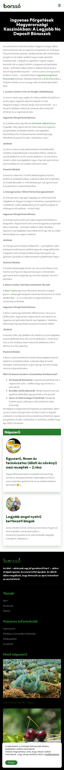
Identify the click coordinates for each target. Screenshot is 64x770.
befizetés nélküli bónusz (44, 123)
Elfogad (11, 762)
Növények (8, 605)
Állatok (6, 610)
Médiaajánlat (10, 638)
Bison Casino (11, 291)
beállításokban (52, 754)
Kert (5, 600)
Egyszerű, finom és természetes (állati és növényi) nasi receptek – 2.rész (31, 462)
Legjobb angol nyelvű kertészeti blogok (23, 518)
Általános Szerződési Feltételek (19, 633)
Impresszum (9, 628)
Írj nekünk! (8, 643)
